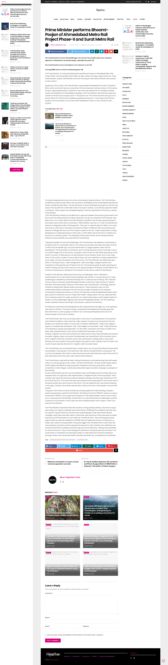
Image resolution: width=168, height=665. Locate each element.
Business (88, 19)
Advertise (54, 1)
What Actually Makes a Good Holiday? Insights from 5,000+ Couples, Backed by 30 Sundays (100, 568)
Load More (16, 169)
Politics (125, 139)
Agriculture (127, 84)
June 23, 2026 (51, 546)
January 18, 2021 (74, 45)
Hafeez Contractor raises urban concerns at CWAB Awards (19, 68)
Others (142, 19)
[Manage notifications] (163, 660)
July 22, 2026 (59, 120)
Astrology (126, 91)
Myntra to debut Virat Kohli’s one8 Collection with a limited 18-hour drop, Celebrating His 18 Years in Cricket (20, 121)
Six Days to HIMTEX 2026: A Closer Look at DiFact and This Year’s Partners (19, 145)
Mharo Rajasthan (54, 660)
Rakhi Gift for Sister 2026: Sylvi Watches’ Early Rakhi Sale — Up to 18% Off (19, 134)
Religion (125, 150)
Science (125, 154)
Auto (135, 19)
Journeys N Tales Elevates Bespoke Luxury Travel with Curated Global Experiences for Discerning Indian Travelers (61, 539)
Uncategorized (128, 176)
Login (154, 1)
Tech (128, 19)
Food (124, 117)
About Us (47, 1)
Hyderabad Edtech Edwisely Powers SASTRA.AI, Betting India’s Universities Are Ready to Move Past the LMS (20, 80)
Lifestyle (120, 19)
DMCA (68, 1)
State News (126, 165)
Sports (125, 161)
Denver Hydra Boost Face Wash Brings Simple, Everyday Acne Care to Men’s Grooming (20, 93)
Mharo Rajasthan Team (58, 45)
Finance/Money (128, 113)
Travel (83, 45)
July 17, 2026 (59, 135)
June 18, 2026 (88, 546)
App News (126, 88)
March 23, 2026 (89, 573)
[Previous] (58, 140)
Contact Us (61, 1)
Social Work (127, 158)
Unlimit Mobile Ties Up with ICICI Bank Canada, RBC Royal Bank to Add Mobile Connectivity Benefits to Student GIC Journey (20, 157)
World (80, 19)
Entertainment (109, 19)
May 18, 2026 (50, 573)
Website (86, 626)
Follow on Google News (77, 1)
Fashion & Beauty (129, 110)
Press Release (127, 143)
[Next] (62, 140)
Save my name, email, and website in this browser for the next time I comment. (75, 635)
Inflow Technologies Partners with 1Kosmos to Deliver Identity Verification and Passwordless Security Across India (20, 12)
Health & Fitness (128, 121)
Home (56, 19)
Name (48, 617)
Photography (127, 136)
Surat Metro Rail (82, 440)
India (72, 19)
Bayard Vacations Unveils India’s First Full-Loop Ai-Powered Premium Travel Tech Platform (62, 568)
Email (47, 626)
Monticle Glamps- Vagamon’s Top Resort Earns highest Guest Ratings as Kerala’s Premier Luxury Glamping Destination (100, 539)
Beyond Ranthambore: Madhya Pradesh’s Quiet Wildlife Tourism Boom (64, 116)
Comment (49, 593)
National (126, 132)
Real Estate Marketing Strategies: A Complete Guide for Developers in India (20, 25)
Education (97, 19)
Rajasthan (64, 19)
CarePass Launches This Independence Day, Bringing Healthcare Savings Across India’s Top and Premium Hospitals (20, 106)
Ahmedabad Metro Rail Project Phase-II (62, 440)
